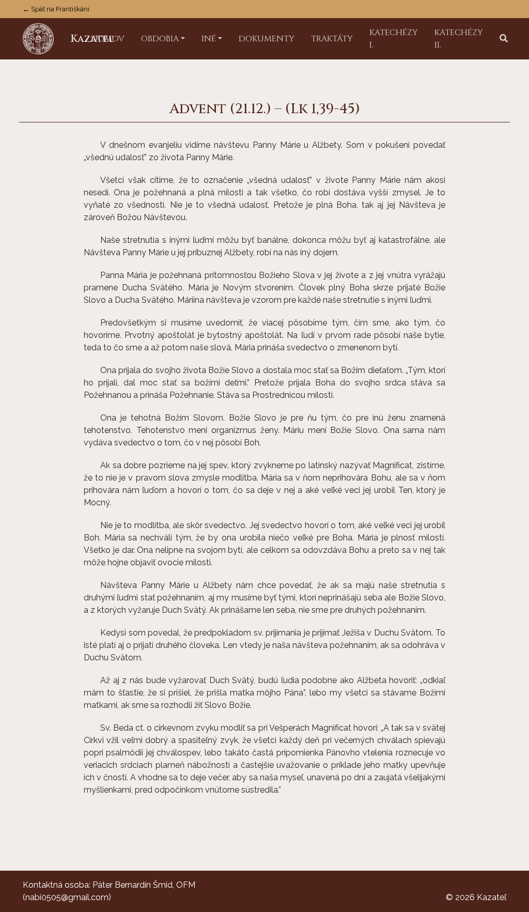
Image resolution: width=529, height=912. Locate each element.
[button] (503, 38)
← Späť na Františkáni (56, 9)
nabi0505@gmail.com (66, 897)
